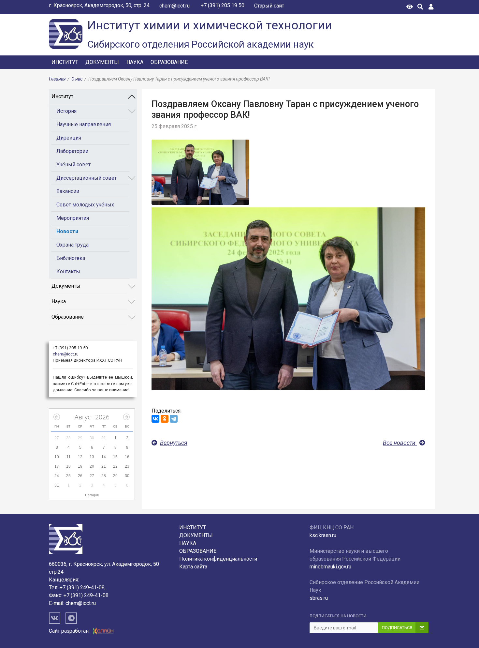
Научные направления (83, 124)
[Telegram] (174, 419)
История (66, 111)
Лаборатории (72, 151)
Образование (169, 62)
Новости (67, 231)
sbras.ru (319, 598)
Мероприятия (72, 218)
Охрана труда (72, 245)
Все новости (400, 442)
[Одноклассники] (164, 419)
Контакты (68, 271)
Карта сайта (193, 567)
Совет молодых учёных (85, 205)
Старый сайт (269, 6)
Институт (64, 62)
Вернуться (173, 442)
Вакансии (67, 191)
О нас (76, 79)
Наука (134, 62)
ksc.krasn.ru (323, 535)
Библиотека (70, 258)
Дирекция (68, 138)
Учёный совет (73, 164)
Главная (57, 79)
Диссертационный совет (86, 178)
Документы (102, 62)
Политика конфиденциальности (218, 559)
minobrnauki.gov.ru (330, 567)
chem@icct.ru (174, 6)
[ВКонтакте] (155, 419)
